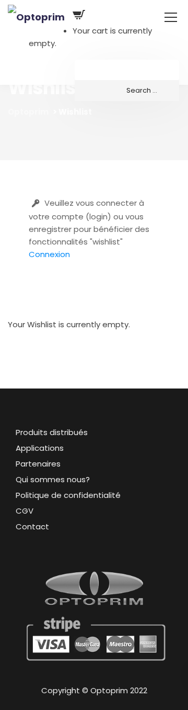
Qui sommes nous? (53, 479)
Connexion (49, 254)
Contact (32, 526)
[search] (127, 90)
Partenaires (38, 463)
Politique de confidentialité (68, 495)
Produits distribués (52, 432)
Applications (40, 447)
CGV (24, 510)
